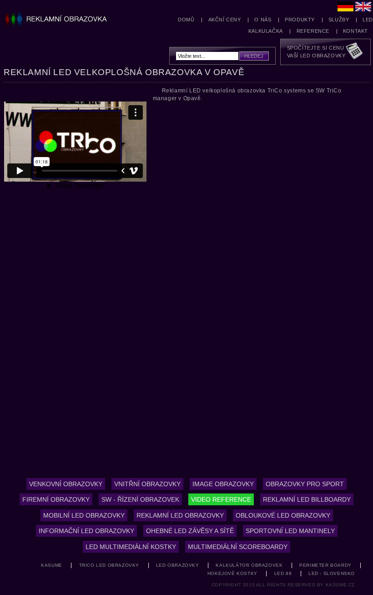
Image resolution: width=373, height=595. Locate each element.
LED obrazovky (177, 565)
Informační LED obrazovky (86, 530)
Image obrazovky (223, 484)
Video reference (221, 499)
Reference (313, 31)
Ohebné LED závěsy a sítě (190, 530)
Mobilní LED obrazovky (84, 515)
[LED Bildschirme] (345, 8)
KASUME (51, 565)
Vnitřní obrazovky (147, 484)
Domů (186, 19)
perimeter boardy (325, 565)
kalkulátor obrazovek (249, 565)
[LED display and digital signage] (363, 8)
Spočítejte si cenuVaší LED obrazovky (316, 51)
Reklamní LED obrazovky (180, 515)
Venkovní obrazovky (65, 484)
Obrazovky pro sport (305, 484)
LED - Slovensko (331, 573)
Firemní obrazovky (56, 499)
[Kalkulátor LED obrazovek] (355, 52)
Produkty (300, 19)
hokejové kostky (232, 573)
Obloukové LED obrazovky (283, 515)
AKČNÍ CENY (224, 19)
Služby (338, 19)
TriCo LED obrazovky (109, 565)
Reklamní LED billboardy (307, 499)
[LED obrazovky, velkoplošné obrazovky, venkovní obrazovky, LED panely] (60, 16)
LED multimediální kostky (131, 546)
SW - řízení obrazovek (140, 499)
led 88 (283, 573)
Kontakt (355, 31)
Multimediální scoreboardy (237, 546)
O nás (262, 19)
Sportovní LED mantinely (290, 530)
